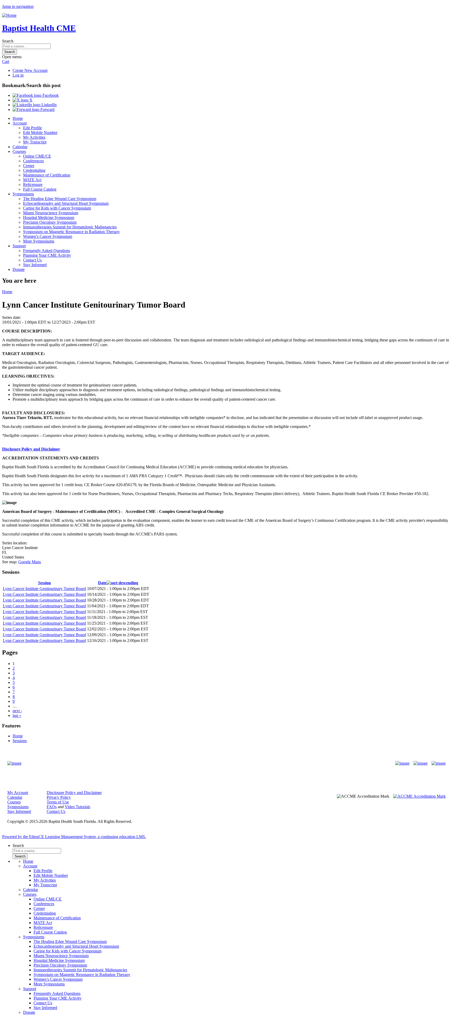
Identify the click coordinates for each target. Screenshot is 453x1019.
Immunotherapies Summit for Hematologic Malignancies (70, 227)
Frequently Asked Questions (46, 250)
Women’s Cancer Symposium (47, 236)
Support (19, 246)
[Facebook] (402, 763)
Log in (18, 75)
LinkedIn (48, 105)
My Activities (34, 137)
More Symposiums (38, 241)
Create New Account (30, 70)
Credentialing (34, 170)
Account (20, 123)
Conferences (33, 161)
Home (18, 118)
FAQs (52, 807)
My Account (17, 792)
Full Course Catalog (39, 189)
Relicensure (32, 184)
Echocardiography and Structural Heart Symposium (66, 203)
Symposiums (23, 194)
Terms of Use (58, 802)
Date (102, 583)
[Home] (9, 15)
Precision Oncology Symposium (50, 222)
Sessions (20, 740)
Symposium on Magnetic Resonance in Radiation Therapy (71, 231)
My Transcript (34, 142)
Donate (19, 269)
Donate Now (210, 763)
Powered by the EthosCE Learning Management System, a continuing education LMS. (74, 836)
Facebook (50, 95)
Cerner (28, 165)
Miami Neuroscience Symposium (50, 213)
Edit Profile (32, 128)
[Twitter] (420, 763)
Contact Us (32, 260)
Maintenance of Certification (46, 175)
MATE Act (32, 180)
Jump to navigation (18, 6)
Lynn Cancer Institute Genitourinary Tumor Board (44, 588)
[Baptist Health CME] (14, 763)
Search (7, 41)
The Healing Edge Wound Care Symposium (59, 198)
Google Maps (29, 562)
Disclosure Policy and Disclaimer (31, 449)
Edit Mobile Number (40, 132)
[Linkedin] (439, 763)
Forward (47, 109)
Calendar (20, 146)
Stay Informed (35, 264)
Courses (19, 151)
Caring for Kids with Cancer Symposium (57, 208)
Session (44, 583)
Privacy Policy (59, 797)
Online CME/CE (37, 156)
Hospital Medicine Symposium (48, 217)
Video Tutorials (77, 807)
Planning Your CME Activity (47, 255)
